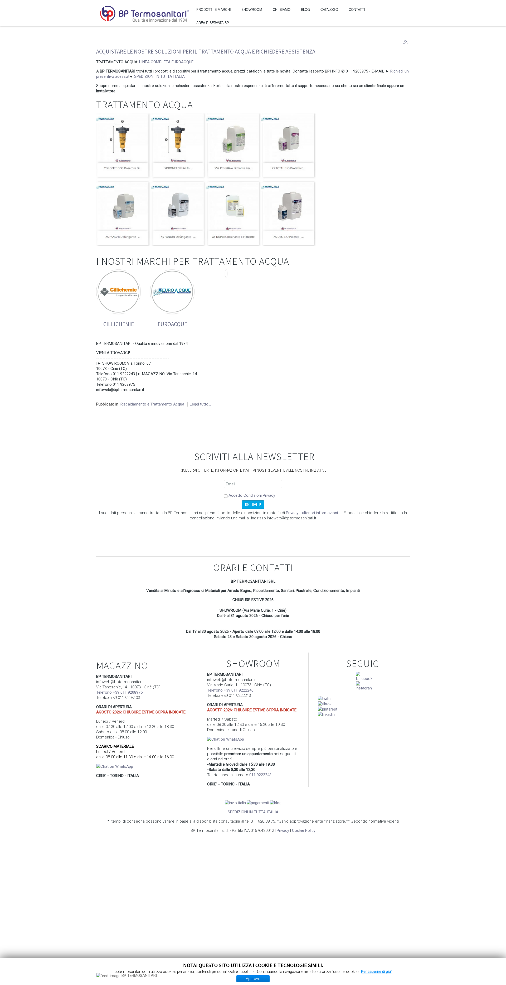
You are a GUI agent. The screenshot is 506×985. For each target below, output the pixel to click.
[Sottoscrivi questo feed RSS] (405, 42)
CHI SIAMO (281, 9)
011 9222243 (260, 774)
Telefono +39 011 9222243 (230, 690)
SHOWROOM (251, 9)
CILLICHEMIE (118, 324)
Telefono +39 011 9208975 (119, 692)
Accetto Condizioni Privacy (251, 495)
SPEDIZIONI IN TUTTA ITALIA (159, 76)
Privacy (283, 830)
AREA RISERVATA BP (212, 22)
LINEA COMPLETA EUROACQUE (166, 62)
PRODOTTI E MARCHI (213, 9)
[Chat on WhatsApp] (114, 766)
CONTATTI (357, 9)
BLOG (305, 9)
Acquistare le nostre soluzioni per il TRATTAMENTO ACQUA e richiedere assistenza (205, 51)
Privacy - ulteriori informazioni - (314, 512)
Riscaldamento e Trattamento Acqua (152, 404)
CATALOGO (329, 9)
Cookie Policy (303, 830)
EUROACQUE (172, 324)
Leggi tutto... (200, 404)
